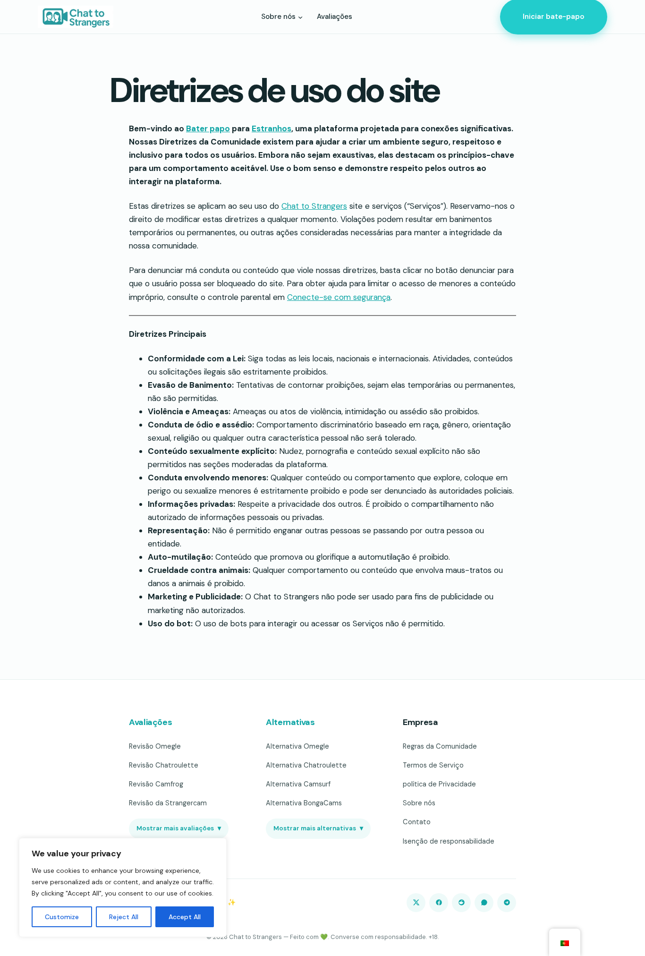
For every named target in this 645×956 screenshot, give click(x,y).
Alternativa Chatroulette (306, 765)
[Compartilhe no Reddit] (461, 902)
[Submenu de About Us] (300, 16)
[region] (123, 887)
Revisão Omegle (155, 746)
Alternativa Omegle (297, 746)
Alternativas (290, 722)
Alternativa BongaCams (304, 803)
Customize (62, 917)
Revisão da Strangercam (168, 803)
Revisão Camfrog (156, 784)
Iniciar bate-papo (554, 16)
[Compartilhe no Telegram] (506, 902)
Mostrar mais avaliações (178, 828)
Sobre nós (419, 803)
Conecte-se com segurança (338, 297)
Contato (417, 822)
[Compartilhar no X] (416, 902)
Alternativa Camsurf (298, 784)
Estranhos (271, 128)
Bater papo (208, 128)
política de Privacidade (439, 784)
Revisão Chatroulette (163, 765)
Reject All (123, 917)
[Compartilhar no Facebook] (438, 902)
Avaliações (150, 722)
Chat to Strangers (314, 206)
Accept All (185, 917)
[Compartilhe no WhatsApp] (484, 902)
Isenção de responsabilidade (448, 841)
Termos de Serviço (433, 765)
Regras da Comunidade (440, 746)
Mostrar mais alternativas (318, 828)
